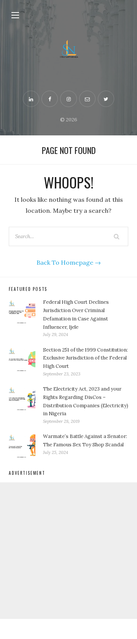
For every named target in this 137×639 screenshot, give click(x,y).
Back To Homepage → (69, 262)
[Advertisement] (68, 550)
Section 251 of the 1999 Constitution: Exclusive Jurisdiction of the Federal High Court (85, 358)
